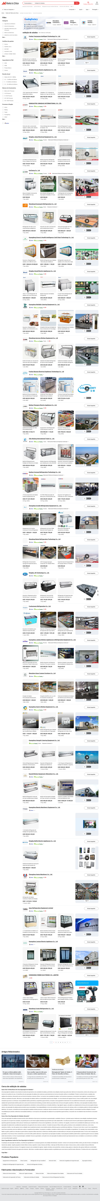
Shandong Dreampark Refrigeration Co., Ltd (42, 204)
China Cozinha (23, 1160)
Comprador (72, 9)
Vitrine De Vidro (52, 1160)
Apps (87, 9)
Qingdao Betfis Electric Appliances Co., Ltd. (42, 841)
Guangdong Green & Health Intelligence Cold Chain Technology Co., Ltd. (51, 237)
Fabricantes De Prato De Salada (74, 1173)
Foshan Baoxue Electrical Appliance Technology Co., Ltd (46, 371)
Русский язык (59, 1188)
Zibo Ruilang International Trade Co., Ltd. (42, 438)
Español (37, 1188)
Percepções (75, 1186)
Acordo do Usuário (33, 1186)
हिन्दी (80, 1188)
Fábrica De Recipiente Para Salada (55, 1173)
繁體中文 (22, 1188)
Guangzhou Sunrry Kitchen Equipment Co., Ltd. (43, 707)
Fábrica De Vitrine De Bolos (9, 1173)
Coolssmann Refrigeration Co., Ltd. (40, 606)
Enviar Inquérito (91, 36)
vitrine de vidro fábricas (64, 6)
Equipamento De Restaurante (10, 1160)
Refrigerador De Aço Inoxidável (38, 1160)
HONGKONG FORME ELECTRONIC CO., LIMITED (44, 975)
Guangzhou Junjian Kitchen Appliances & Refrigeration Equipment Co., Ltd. (52, 640)
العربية (69, 1188)
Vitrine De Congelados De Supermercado (69, 1160)
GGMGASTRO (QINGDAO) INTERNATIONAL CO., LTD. (45, 103)
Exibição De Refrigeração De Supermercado (13, 1164)
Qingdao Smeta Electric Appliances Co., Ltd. (42, 70)
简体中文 (17, 1188)
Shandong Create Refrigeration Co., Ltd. (41, 1008)
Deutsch (42, 1188)
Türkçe (89, 1188)
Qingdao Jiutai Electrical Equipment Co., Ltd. (43, 137)
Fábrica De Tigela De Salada (25, 1173)
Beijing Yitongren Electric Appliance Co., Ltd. (43, 405)
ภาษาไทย (84, 1188)
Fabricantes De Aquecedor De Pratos (12, 1177)
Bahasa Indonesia (50, 1189)
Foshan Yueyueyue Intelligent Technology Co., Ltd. (44, 36)
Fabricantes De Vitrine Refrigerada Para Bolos (53, 1177)
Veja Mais (4, 1152)
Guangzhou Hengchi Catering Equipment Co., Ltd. (44, 740)
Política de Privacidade (43, 1186)
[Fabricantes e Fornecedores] (10, 3)
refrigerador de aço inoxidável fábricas (50, 6)
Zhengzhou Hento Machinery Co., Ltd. (40, 874)
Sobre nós (18, 1186)
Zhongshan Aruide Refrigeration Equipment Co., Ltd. (45, 506)
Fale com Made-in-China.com (56, 1186)
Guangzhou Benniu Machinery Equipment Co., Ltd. (44, 807)
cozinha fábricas (37, 6)
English (11, 1188)
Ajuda (80, 9)
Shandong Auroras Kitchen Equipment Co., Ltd (43, 338)
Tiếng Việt (94, 1188)
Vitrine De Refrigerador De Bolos (34, 1164)
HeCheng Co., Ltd (34, 170)
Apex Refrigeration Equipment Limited (41, 908)
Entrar (96, 4)
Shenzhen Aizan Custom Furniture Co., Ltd (42, 673)
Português (48, 1188)
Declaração (24, 1186)
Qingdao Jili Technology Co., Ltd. (39, 573)
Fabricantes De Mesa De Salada (31, 1177)
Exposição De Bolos (87, 1160)
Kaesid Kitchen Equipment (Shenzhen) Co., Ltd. (43, 774)
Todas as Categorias (9, 9)
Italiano (53, 1188)
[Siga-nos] (83, 1186)
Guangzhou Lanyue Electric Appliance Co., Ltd (43, 941)
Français (32, 1188)
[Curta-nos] (80, 1186)
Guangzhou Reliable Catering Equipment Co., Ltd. (44, 304)
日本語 (27, 1188)
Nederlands (75, 1188)
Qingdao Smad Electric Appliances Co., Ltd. (42, 271)
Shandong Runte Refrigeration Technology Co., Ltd (44, 539)
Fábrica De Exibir (40, 1173)
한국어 (65, 1188)
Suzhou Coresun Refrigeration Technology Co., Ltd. (45, 472)
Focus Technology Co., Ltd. (47, 1192)
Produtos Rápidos (67, 1186)
